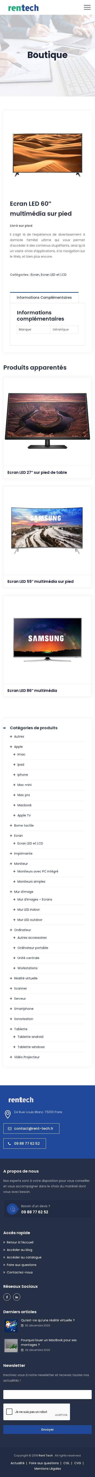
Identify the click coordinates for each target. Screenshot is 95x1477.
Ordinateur (22, 930)
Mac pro (23, 795)
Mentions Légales (47, 1468)
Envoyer (47, 1429)
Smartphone (24, 1009)
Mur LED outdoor (29, 920)
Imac (21, 754)
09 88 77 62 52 (27, 1143)
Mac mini (24, 785)
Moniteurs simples (31, 881)
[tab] (44, 297)
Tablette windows (31, 1047)
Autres (19, 736)
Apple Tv (24, 815)
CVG (77, 1463)
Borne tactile (24, 825)
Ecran (35, 274)
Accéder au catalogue (24, 1257)
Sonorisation (23, 1019)
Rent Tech (46, 1455)
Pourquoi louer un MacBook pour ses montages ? (49, 1342)
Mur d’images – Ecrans (34, 899)
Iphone (22, 774)
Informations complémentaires (44, 297)
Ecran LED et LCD (53, 274)
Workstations (27, 968)
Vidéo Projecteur (27, 1057)
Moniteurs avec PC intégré (37, 871)
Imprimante (23, 853)
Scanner (20, 988)
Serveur (20, 998)
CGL (66, 1463)
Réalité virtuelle (26, 978)
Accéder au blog (19, 1250)
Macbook (24, 805)
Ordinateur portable (32, 948)
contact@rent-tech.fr (33, 1128)
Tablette (20, 1029)
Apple (18, 746)
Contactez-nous (20, 1272)
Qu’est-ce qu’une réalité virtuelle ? (48, 1320)
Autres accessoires (32, 937)
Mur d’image (23, 892)
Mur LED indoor (28, 909)
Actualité (18, 1463)
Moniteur (21, 863)
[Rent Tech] (23, 7)
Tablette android (30, 1037)
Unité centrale (28, 958)
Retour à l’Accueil (20, 1242)
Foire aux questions (21, 1265)
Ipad (20, 764)
